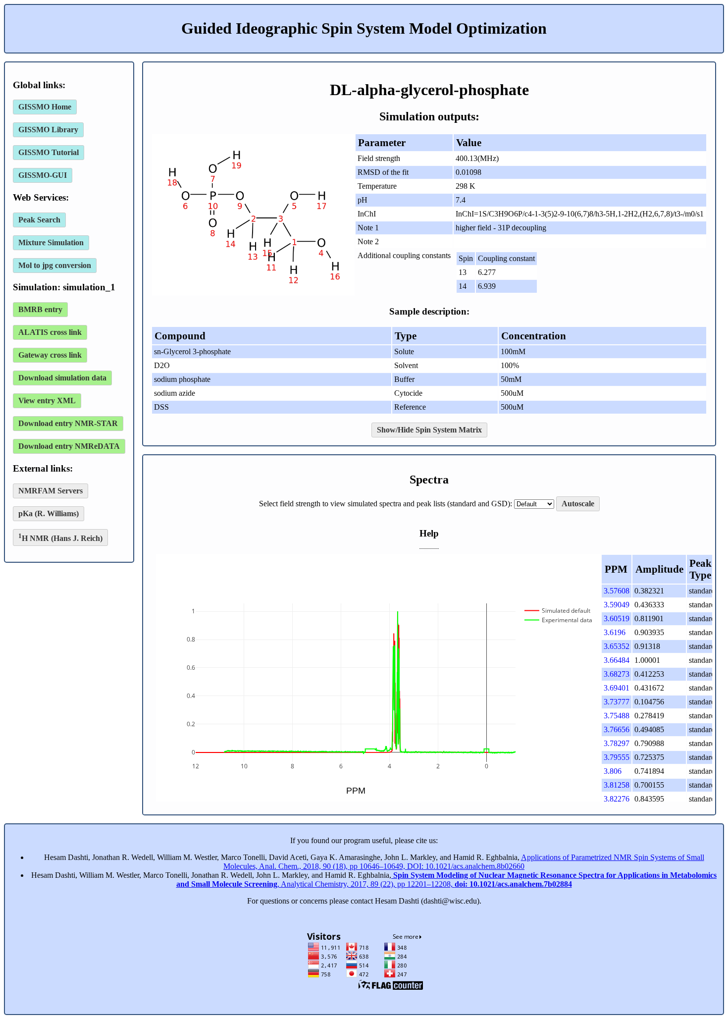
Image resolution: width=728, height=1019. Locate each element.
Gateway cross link (50, 355)
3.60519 (616, 618)
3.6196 (614, 632)
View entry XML (47, 400)
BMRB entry (40, 309)
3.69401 (616, 688)
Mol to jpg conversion (54, 265)
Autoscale (578, 503)
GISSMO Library (48, 129)
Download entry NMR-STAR (68, 423)
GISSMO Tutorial (48, 152)
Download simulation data (62, 378)
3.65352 (616, 646)
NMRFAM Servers (50, 490)
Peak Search (39, 219)
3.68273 (616, 674)
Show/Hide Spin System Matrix (429, 430)
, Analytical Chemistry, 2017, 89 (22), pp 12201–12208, (446, 879)
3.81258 (616, 785)
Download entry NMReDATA (69, 446)
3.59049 (616, 604)
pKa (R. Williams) (48, 513)
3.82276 (616, 799)
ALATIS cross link (50, 332)
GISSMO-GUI (42, 175)
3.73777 (616, 701)
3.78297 (616, 743)
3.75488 (616, 715)
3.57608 (616, 591)
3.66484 (616, 660)
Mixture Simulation (51, 242)
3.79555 (616, 757)
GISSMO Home (44, 107)
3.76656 (616, 729)
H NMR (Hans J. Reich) (60, 537)
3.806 (613, 771)
